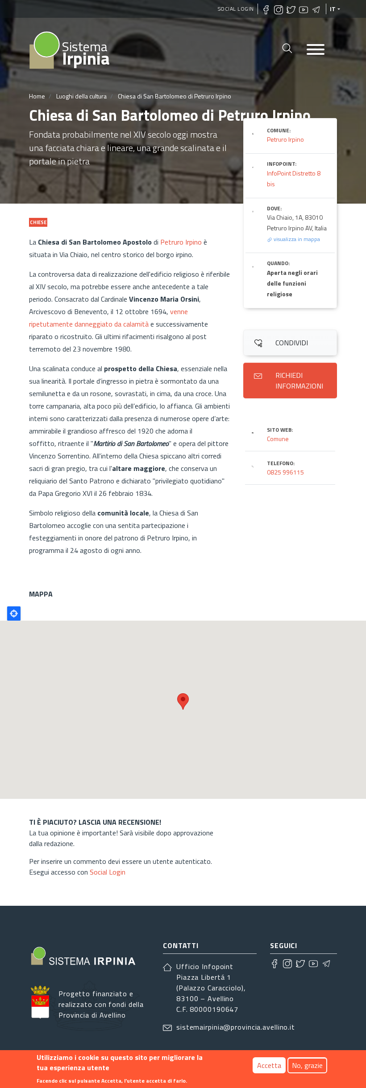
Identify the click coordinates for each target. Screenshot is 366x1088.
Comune (278, 438)
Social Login (236, 8)
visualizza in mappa (296, 239)
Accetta (269, 1065)
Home (37, 96)
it (333, 8)
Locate (14, 613)
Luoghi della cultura (81, 96)
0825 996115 (285, 472)
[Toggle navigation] (315, 50)
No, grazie (307, 1065)
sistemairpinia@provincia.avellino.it (235, 1027)
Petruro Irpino (181, 242)
